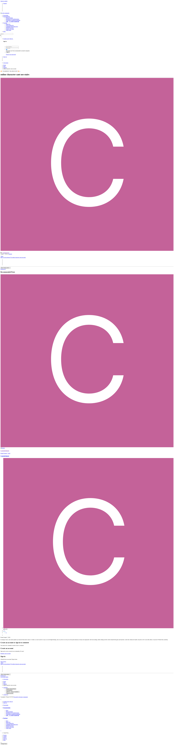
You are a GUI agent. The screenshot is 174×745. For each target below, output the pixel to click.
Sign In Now (3, 661)
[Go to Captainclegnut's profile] (87, 250)
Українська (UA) (10, 693)
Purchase (5, 23)
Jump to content (4, 1)
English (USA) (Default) (11, 688)
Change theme (4, 743)
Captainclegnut (5, 456)
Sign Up (5, 56)
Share (2, 256)
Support (10, 254)
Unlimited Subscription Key (12, 26)
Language (5, 687)
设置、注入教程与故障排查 (12, 21)
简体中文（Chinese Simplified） (13, 691)
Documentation (6, 16)
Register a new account (6, 653)
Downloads (5, 15)
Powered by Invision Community (21, 697)
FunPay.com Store (10, 29)
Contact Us (5, 694)
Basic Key (8, 24)
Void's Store (8, 30)
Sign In (8, 52)
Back (7, 710)
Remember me (9, 50)
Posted (5, 453)
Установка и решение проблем (13, 20)
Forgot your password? (11, 54)
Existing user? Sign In (8, 38)
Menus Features (9, 17)
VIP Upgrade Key (10, 25)
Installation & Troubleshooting (12, 19)
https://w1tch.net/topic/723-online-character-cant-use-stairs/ (13, 257)
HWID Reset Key (10, 27)
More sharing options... (5, 267)
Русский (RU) (9, 690)
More (4, 31)
